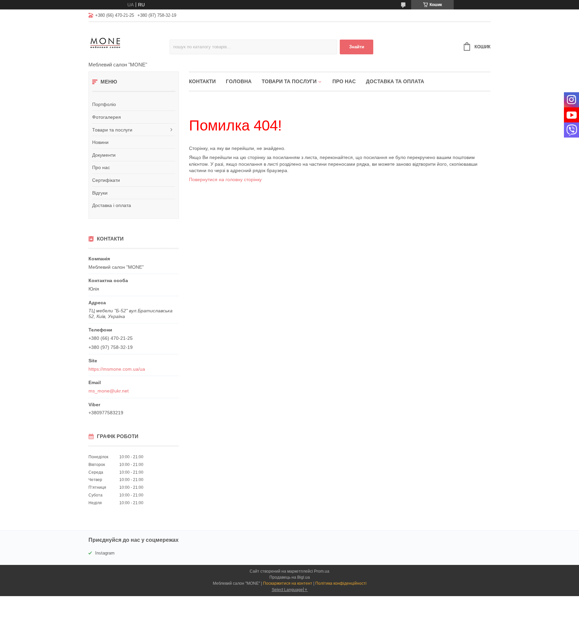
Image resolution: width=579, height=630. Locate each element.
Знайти (356, 46)
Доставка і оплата (111, 205)
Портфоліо (104, 104)
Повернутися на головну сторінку (225, 179)
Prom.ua (321, 571)
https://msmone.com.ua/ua (116, 369)
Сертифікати (106, 180)
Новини (100, 142)
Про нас (101, 167)
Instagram (105, 553)
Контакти (202, 81)
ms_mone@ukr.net (108, 390)
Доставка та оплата (395, 81)
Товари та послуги (112, 130)
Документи (104, 155)
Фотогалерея (106, 117)
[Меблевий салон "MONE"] (129, 42)
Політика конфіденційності (341, 583)
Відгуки (100, 193)
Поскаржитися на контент (287, 583)
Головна (239, 81)
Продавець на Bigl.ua (289, 577)
